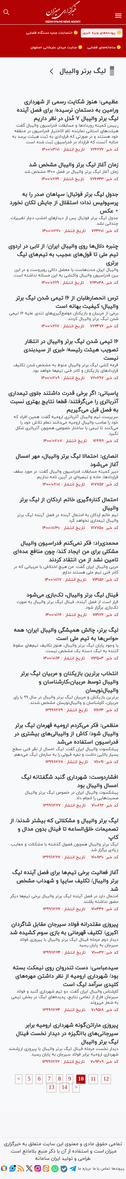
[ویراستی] (12, 1170)
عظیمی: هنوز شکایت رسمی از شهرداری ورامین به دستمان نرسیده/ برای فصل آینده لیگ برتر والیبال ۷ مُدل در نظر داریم (67, 110)
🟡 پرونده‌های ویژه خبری (102, 32)
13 (51, 1087)
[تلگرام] (72, 1171)
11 (93, 1079)
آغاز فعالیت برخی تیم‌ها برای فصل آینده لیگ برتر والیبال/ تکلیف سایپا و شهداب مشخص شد (65, 881)
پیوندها (118, 1168)
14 (64, 1087)
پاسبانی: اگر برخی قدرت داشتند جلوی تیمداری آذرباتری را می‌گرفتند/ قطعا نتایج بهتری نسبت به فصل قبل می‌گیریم (63, 402)
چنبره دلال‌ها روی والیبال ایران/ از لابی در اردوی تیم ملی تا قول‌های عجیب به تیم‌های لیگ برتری (63, 254)
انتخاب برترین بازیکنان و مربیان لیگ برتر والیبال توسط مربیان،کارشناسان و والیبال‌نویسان (69, 682)
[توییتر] (29, 1170)
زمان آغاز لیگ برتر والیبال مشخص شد (73, 165)
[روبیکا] (4, 1170)
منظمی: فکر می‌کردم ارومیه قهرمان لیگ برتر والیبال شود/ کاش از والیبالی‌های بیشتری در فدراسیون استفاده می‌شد (66, 734)
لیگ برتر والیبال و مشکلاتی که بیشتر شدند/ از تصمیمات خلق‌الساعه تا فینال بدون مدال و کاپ (64, 829)
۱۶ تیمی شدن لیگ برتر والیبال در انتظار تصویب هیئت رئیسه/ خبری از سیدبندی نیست (71, 350)
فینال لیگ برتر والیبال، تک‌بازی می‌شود (72, 595)
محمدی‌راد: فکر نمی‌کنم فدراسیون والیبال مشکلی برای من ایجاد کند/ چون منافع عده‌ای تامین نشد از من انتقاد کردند (65, 551)
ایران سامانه (47, 1158)
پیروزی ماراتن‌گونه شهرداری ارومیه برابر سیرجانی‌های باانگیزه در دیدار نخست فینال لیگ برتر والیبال (67, 1033)
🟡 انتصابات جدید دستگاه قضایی (52, 32)
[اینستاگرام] (37, 1170)
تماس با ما (101, 1168)
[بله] (64, 1171)
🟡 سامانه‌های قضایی (104, 47)
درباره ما (84, 1168)
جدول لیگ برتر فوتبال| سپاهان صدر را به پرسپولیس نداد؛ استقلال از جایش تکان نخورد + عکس (64, 203)
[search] (6, 12)
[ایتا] (46, 1170)
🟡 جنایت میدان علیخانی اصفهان (56, 47)
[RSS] (21, 1170)
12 (106, 1079)
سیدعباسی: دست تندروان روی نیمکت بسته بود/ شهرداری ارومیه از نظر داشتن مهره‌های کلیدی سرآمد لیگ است (65, 976)
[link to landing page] (63, 12)
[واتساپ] (55, 1171)
